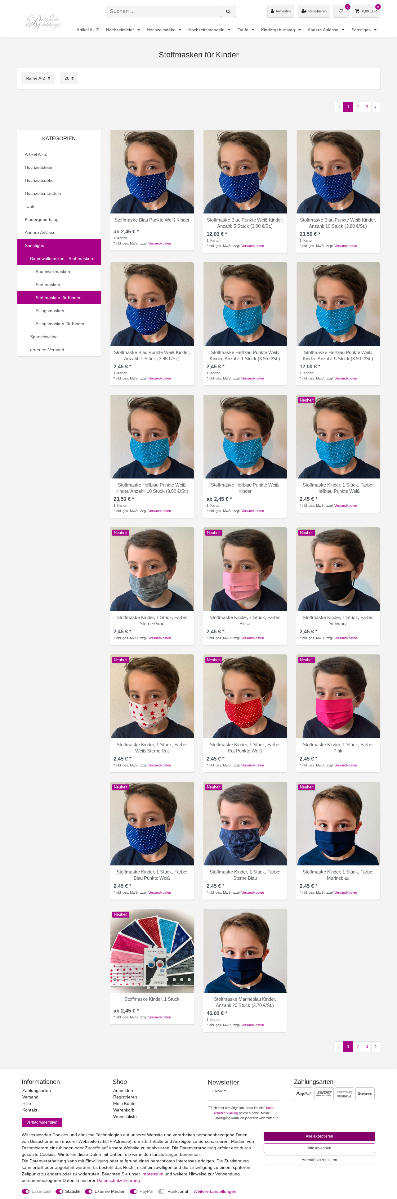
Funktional (177, 1191)
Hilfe (26, 1103)
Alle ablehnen (319, 1148)
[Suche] (228, 11)
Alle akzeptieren (319, 1136)
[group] (152, 171)
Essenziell (41, 1191)
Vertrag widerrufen (41, 1122)
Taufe (244, 29)
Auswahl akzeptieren (319, 1160)
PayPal (146, 1191)
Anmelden (123, 1090)
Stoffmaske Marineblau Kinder (245, 1002)
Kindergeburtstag (278, 29)
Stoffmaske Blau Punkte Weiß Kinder (152, 219)
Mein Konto (124, 1103)
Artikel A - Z (88, 29)
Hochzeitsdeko (162, 29)
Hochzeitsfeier (120, 29)
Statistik (72, 1191)
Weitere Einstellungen (215, 1191)
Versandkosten (159, 243)
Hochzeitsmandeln (207, 29)
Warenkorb (124, 1109)
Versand (30, 1096)
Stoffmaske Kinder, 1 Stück (338, 488)
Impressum (152, 1173)
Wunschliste (125, 1116)
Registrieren (125, 1096)
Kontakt (29, 1109)
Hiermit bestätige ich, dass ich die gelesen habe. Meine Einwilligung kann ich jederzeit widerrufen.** (245, 1113)
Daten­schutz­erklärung (118, 1180)
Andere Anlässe (324, 29)
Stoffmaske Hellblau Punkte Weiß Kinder (245, 355)
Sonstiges (361, 29)
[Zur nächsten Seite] (375, 107)
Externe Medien (110, 1191)
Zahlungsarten (36, 1090)
